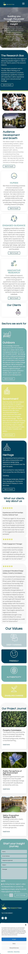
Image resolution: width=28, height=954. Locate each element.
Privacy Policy (17, 951)
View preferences (14, 948)
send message (21, 895)
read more (6, 744)
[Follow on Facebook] (6, 918)
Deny (14, 943)
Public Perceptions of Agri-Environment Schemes (12, 773)
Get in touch (7, 85)
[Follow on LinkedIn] (2, 918)
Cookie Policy (10, 951)
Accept (14, 939)
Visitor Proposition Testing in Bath (11, 816)
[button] (25, 925)
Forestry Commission (12, 730)
